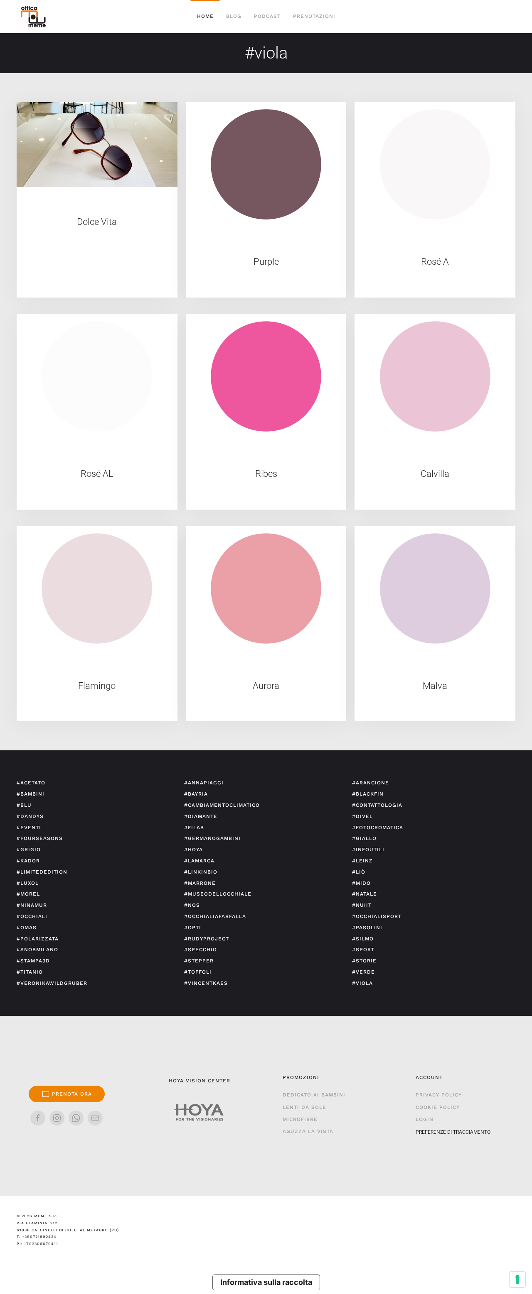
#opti (192, 927)
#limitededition (42, 872)
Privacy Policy (439, 1095)
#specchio (200, 949)
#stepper (199, 961)
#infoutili (368, 849)
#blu (24, 805)
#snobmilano (37, 949)
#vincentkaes (206, 983)
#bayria (196, 794)
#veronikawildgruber (52, 983)
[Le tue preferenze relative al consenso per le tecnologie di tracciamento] (517, 1279)
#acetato (31, 783)
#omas (27, 927)
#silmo (363, 939)
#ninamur (32, 905)
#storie (364, 961)
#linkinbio (200, 872)
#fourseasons (40, 838)
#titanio (30, 972)
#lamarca (199, 861)
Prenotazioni (314, 16)
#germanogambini (212, 838)
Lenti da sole (304, 1107)
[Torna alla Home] (33, 16)
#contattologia (377, 805)
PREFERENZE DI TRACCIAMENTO (453, 1132)
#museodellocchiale (217, 894)
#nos (192, 905)
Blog (233, 16)
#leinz (362, 861)
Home (205, 16)
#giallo (364, 838)
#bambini (30, 794)
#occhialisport (376, 916)
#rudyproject (206, 939)
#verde (363, 972)
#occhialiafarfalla (215, 916)
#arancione (370, 783)
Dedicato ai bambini (314, 1095)
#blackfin (368, 794)
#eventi (29, 827)
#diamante (200, 816)
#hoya (193, 849)
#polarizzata (38, 939)
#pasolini (367, 927)
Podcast (267, 16)
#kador (28, 861)
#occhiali (32, 916)
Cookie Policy (438, 1107)
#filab (194, 827)
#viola (362, 983)
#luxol (28, 883)
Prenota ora (72, 1094)
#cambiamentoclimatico (222, 805)
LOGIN (424, 1119)
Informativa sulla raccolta (266, 1282)
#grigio (29, 849)
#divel (362, 816)
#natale (364, 894)
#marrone (200, 883)
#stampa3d (33, 961)
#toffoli (198, 972)
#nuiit (362, 905)
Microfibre (300, 1119)
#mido (361, 883)
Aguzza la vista (308, 1131)
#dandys (30, 816)
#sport (363, 949)
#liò (358, 872)
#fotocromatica (377, 827)
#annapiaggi (204, 783)
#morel (28, 894)
